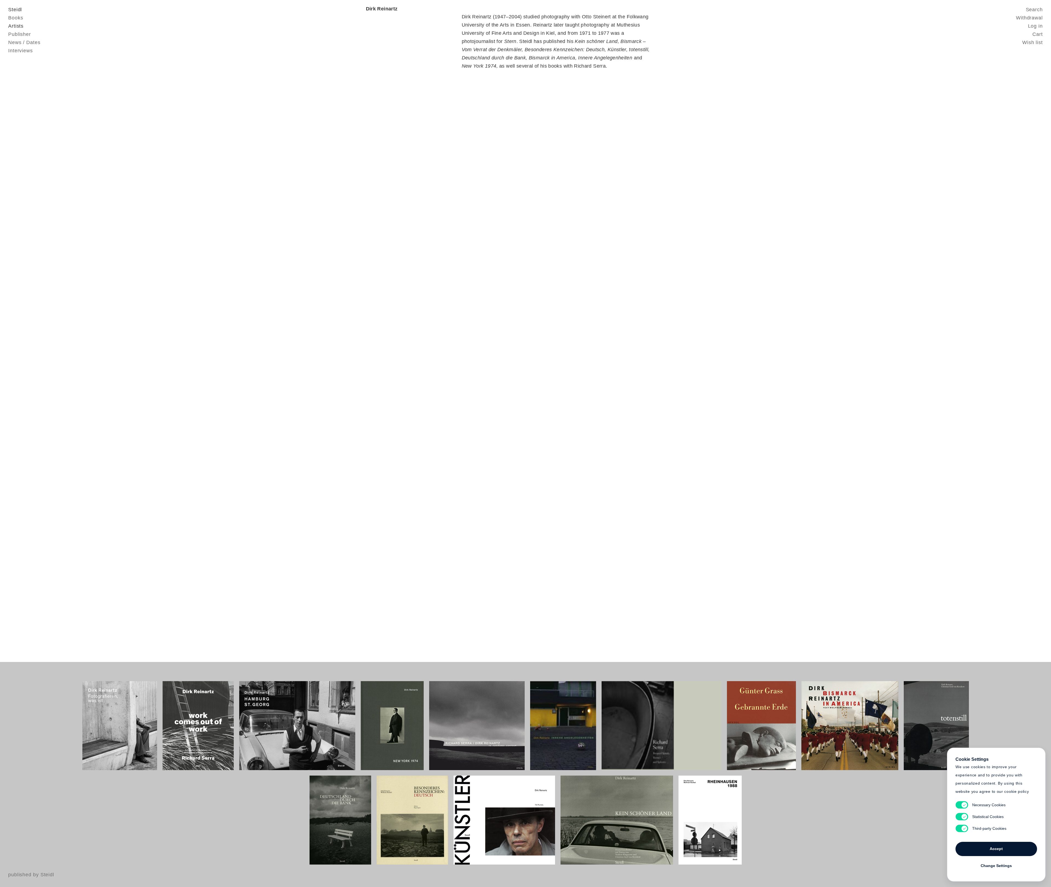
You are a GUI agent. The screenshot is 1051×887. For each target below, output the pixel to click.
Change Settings (996, 865)
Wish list (1032, 42)
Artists (16, 26)
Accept (996, 848)
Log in (1035, 26)
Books (15, 18)
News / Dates (24, 42)
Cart (1037, 34)
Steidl (15, 9)
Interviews (20, 50)
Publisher (19, 34)
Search (1034, 9)
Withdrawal (1029, 18)
